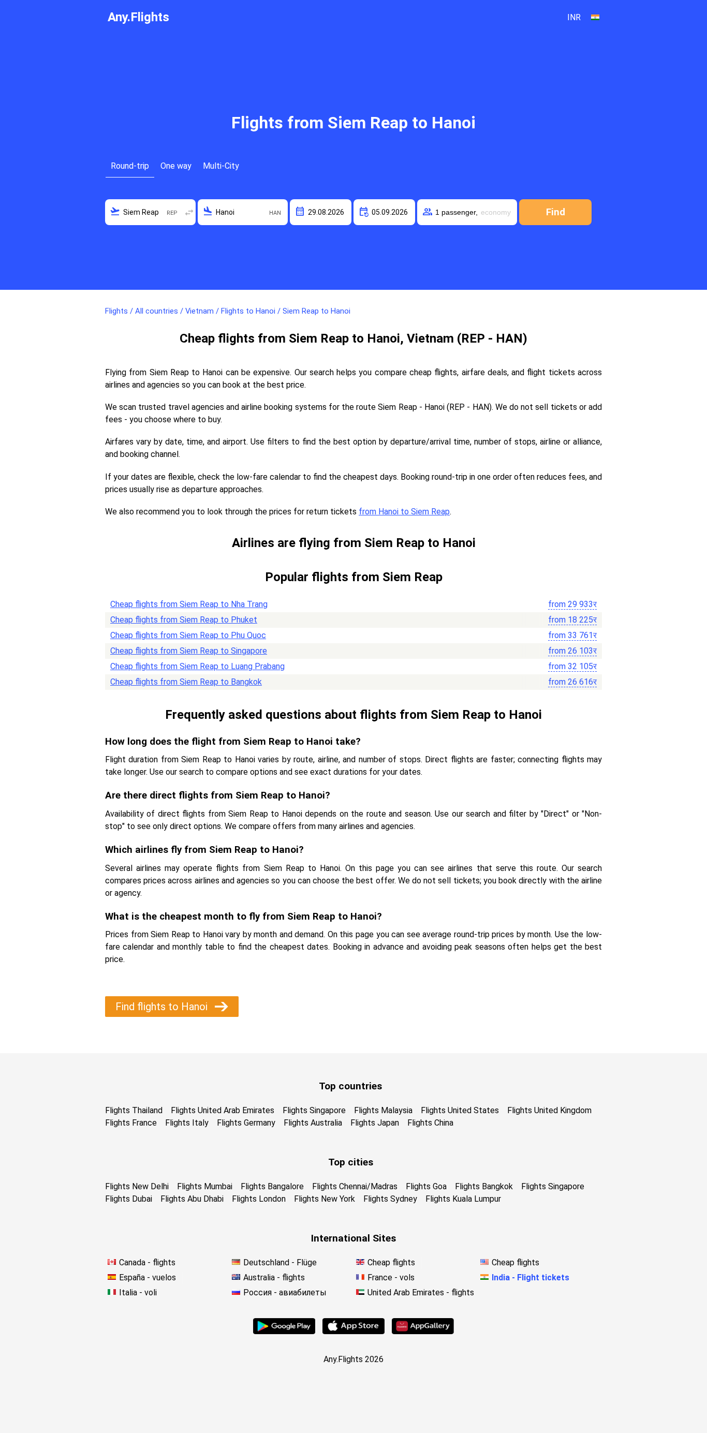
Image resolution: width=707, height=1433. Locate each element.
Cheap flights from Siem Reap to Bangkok (186, 682)
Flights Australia (313, 1123)
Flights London (259, 1199)
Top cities (350, 1162)
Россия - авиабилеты (285, 1292)
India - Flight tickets (530, 1277)
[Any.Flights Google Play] (284, 1331)
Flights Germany (246, 1123)
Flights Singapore (314, 1110)
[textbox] (150, 212)
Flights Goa (426, 1186)
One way (176, 166)
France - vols (391, 1277)
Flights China (430, 1123)
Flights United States (460, 1110)
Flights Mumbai (204, 1186)
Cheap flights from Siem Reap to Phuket (183, 620)
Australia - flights (274, 1277)
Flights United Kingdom (549, 1110)
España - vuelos (147, 1277)
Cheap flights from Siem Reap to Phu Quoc (188, 635)
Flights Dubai (128, 1199)
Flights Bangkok (484, 1186)
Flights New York (324, 1199)
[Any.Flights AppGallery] (422, 1331)
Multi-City (221, 166)
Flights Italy (187, 1123)
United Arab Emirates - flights (420, 1292)
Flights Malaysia (383, 1110)
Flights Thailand (134, 1110)
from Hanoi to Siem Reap (404, 511)
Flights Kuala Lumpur (463, 1199)
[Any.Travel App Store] (353, 1331)
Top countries (350, 1086)
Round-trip (130, 166)
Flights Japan (374, 1123)
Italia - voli (138, 1292)
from (572, 604)
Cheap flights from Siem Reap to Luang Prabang (197, 666)
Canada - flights (147, 1262)
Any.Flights (138, 17)
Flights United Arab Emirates (222, 1110)
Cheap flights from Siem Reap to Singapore (188, 651)
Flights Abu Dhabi (192, 1199)
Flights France (131, 1123)
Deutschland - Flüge (280, 1262)
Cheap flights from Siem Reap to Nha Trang (189, 604)
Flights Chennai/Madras (354, 1186)
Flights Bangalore (272, 1186)
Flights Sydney (390, 1199)
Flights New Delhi (137, 1186)
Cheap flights (391, 1262)
